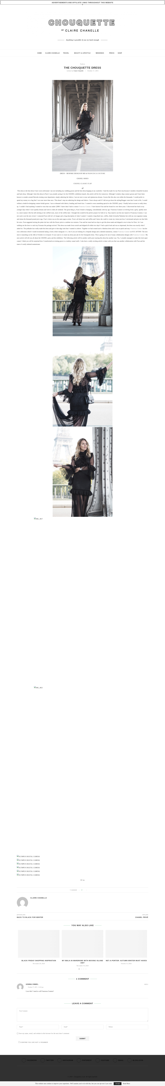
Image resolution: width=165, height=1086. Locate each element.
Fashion (82, 64)
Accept (117, 1083)
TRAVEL (66, 53)
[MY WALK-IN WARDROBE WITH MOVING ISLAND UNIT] (82, 944)
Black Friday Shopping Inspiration (39, 960)
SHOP (120, 53)
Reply (146, 984)
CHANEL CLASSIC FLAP (82, 183)
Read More (126, 1083)
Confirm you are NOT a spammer (34, 1042)
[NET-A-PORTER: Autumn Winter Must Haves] (126, 944)
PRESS (111, 53)
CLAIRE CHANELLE (52, 53)
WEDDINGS (100, 53)
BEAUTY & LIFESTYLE (82, 53)
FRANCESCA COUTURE (96, 173)
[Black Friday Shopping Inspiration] (38, 944)
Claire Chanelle (78, 71)
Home (39, 53)
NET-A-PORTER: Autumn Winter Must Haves (126, 960)
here (66, 232)
